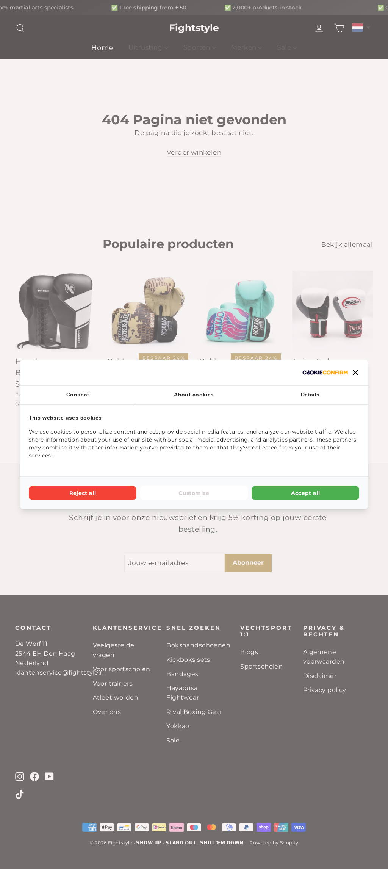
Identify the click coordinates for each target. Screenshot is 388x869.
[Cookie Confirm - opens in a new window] (325, 372)
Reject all (82, 493)
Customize (193, 493)
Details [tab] (310, 394)
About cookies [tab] (194, 394)
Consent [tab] (77, 394)
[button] (355, 372)
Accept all (305, 493)
